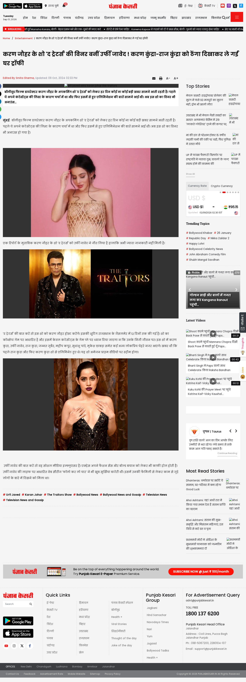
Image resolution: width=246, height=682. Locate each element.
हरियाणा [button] (124, 18)
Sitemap (95, 673)
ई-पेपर (50, 603)
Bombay (77, 666)
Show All (190, 173)
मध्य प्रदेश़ (140, 18)
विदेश (50, 624)
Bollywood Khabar (199, 233)
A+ (176, 78)
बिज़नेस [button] (216, 18)
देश (48, 617)
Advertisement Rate (51, 673)
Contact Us (12, 673)
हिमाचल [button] (109, 18)
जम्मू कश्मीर (158, 18)
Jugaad (152, 643)
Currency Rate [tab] (197, 186)
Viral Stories (119, 624)
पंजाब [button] (67, 18)
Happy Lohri (195, 244)
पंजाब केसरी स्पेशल (122, 603)
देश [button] (34, 18)
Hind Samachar (156, 615)
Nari (149, 629)
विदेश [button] (43, 18)
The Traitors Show (58, 495)
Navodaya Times (158, 622)
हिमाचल (83, 603)
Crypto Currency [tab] (222, 186)
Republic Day (196, 238)
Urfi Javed (11, 495)
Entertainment (24, 38)
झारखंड (186, 18)
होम (25, 18)
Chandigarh (44, 666)
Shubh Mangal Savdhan (202, 260)
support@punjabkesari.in (211, 649)
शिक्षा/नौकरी (118, 631)
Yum (149, 636)
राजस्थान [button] (201, 18)
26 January (222, 233)
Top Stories (198, 86)
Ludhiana (61, 666)
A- (168, 78)
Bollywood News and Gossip (120, 495)
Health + (116, 617)
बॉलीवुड (115, 610)
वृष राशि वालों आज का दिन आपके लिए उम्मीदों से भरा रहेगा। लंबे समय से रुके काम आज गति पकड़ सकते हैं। (211, 445)
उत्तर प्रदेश (94, 18)
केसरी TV (52, 610)
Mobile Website (76, 673)
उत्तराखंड (83, 631)
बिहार (173, 18)
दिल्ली (55, 18)
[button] (190, 289)
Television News (155, 495)
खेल (81, 652)
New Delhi (26, 666)
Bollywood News (85, 495)
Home (6, 38)
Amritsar (92, 666)
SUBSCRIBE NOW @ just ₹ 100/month (201, 571)
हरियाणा (83, 610)
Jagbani (152, 608)
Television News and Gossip (23, 500)
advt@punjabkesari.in (200, 600)
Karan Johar (32, 495)
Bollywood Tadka (158, 650)
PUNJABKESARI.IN (207, 673)
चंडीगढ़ (50, 645)
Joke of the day (121, 645)
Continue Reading (227, 453)
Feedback (29, 673)
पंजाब (50, 638)
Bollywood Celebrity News (204, 249)
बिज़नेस (83, 645)
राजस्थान (84, 638)
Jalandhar (108, 666)
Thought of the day (124, 638)
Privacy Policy (113, 673)
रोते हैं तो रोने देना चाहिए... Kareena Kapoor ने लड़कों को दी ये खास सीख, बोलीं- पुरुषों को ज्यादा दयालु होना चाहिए (162, 29)
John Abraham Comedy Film (206, 254)
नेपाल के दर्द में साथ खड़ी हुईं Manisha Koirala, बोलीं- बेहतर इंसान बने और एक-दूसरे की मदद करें (52, 29)
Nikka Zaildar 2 (218, 238)
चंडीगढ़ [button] (79, 18)
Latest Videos (195, 320)
